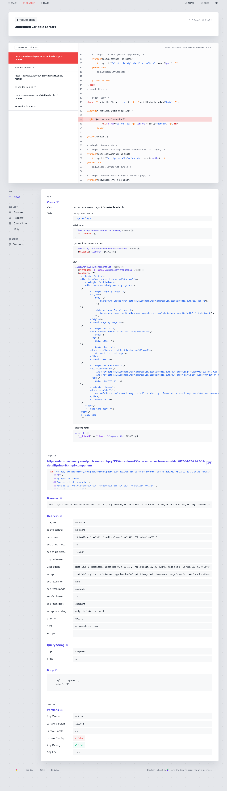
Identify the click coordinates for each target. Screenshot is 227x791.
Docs (42, 770)
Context (13, 239)
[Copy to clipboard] (208, 472)
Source (29, 770)
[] (106, 436)
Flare (172, 769)
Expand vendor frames (28, 47)
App (10, 191)
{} (104, 233)
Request (13, 207)
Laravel (55, 770)
